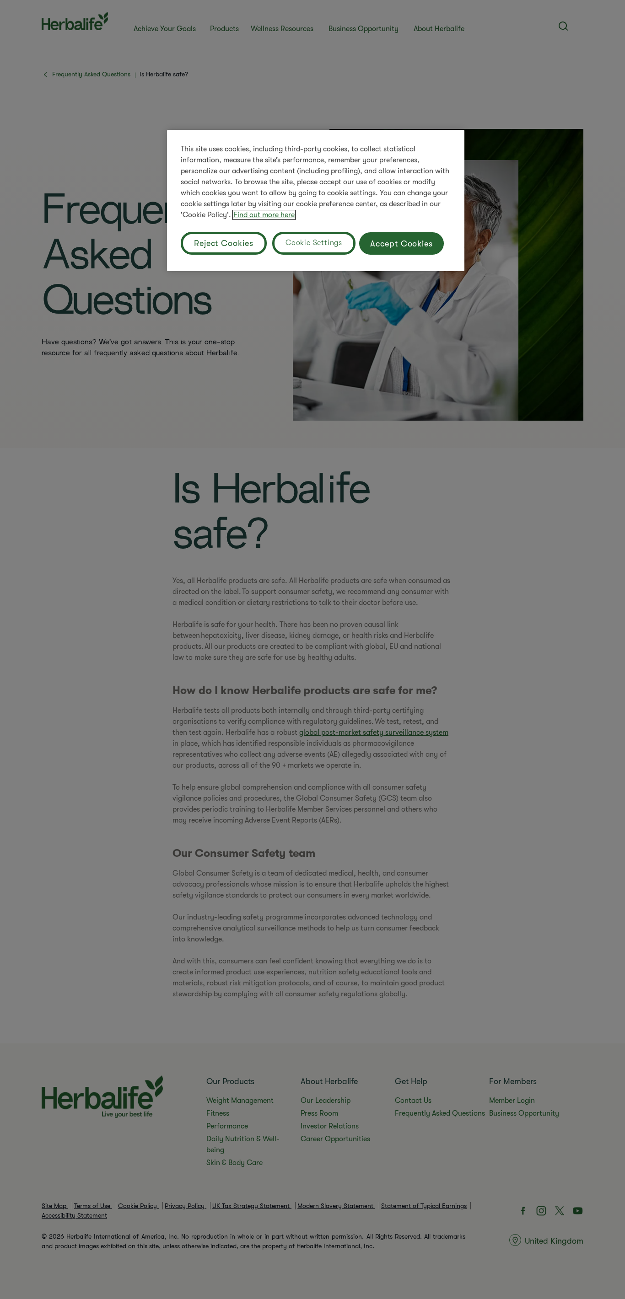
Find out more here (264, 215)
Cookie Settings (314, 243)
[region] (315, 200)
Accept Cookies (401, 243)
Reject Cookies (223, 243)
